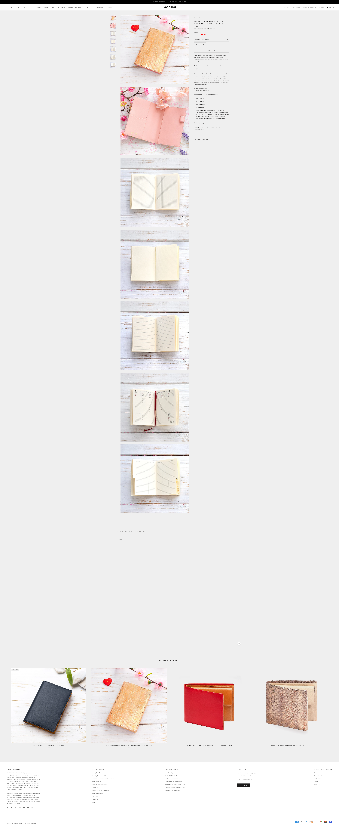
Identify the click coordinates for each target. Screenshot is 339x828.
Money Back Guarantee (98, 773)
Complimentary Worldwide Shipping (175, 787)
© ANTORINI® (11, 820)
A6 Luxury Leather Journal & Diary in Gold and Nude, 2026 (129, 745)
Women (26, 7)
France (316, 782)
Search (321, 7)
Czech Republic (318, 776)
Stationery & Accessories (44, 7)
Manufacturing (169, 773)
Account (287, 7)
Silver (88, 7)
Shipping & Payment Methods (100, 776)
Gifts (110, 7)
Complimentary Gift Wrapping (173, 782)
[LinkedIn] (28, 807)
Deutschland (317, 779)
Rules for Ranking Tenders (99, 784)
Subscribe (243, 785)
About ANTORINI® (97, 793)
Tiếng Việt (317, 784)
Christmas (163, 759)
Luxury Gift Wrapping (124, 524)
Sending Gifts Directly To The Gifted (175, 784)
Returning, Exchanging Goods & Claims (103, 779)
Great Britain (317, 773)
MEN (18, 7)
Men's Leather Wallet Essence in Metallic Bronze (290, 745)
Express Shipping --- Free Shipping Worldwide (169, 1)
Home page (95, 796)
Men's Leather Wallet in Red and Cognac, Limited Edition (209, 745)
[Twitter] (11, 807)
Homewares (99, 7)
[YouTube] (24, 807)
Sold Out (211, 50)
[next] (333, 706)
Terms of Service (96, 782)
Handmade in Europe (309, 7)
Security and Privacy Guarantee (100, 790)
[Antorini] (169, 7)
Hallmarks (95, 799)
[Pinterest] (19, 807)
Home (158, 759)
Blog (93, 802)
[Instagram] (15, 807)
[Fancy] (32, 807)
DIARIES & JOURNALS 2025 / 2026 (70, 7)
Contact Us (296, 7)
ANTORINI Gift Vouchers (172, 776)
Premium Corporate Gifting (172, 790)
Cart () (331, 7)
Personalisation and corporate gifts (131, 532)
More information (201, 139)
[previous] (6, 706)
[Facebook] (7, 807)
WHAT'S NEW (8, 7)
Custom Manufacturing (171, 779)
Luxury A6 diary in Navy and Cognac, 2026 (48, 745)
